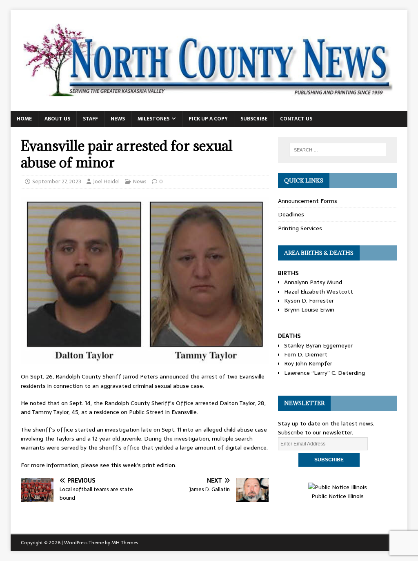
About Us (57, 119)
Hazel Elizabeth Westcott (318, 291)
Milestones (153, 119)
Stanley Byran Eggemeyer (318, 345)
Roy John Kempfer (308, 363)
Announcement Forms (307, 200)
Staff (90, 119)
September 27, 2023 (56, 181)
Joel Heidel (106, 181)
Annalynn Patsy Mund (313, 282)
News (118, 119)
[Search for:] (337, 150)
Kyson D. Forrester (309, 300)
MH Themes (124, 543)
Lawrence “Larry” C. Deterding (324, 372)
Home (24, 119)
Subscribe (253, 119)
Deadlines (291, 214)
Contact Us (296, 119)
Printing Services (300, 228)
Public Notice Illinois (337, 496)
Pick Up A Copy (208, 119)
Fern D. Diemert (305, 354)
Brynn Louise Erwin (309, 309)
